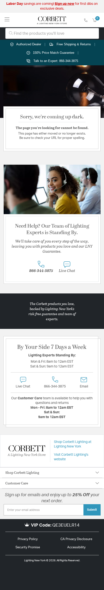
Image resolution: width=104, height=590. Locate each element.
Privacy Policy (28, 539)
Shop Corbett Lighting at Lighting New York (72, 444)
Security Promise (27, 547)
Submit (92, 509)
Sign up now (64, 4)
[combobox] (52, 33)
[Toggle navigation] (7, 20)
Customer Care (16, 483)
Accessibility (76, 547)
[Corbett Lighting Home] (52, 20)
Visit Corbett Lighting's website (71, 457)
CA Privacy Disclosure (76, 539)
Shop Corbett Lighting (22, 472)
